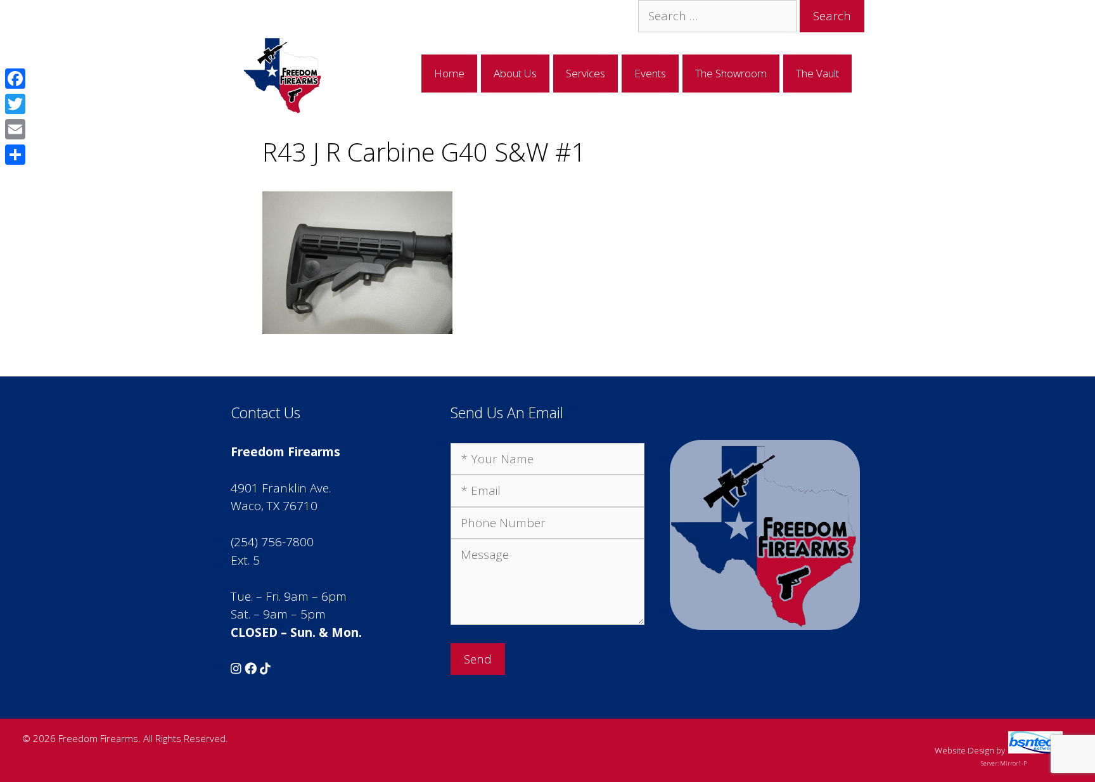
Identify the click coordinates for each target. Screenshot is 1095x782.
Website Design (964, 750)
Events (650, 73)
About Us (515, 73)
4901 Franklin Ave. (281, 488)
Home (449, 73)
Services (585, 73)
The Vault (817, 73)
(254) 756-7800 (272, 542)
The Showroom (731, 73)
